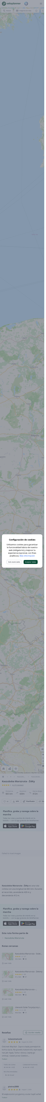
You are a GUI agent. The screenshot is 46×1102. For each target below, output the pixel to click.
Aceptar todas (30, 562)
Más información (27, 556)
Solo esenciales (14, 562)
